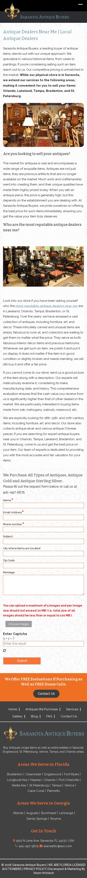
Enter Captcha (15, 634)
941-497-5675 (14, 492)
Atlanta (18, 813)
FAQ (49, 716)
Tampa (57, 785)
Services (72, 709)
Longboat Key (17, 780)
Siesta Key (19, 785)
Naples (36, 780)
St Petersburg (39, 785)
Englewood (52, 774)
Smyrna (55, 818)
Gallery (17, 716)
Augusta (32, 813)
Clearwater (33, 774)
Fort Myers (71, 774)
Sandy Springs (37, 818)
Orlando (50, 780)
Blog (34, 716)
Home (12, 709)
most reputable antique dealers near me (46, 306)
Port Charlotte (69, 780)
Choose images (18, 624)
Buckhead (48, 813)
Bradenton (14, 774)
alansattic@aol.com (58, 846)
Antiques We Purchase (41, 709)
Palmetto (53, 791)
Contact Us (69, 716)
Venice (69, 785)
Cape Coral (36, 791)
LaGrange (66, 813)
